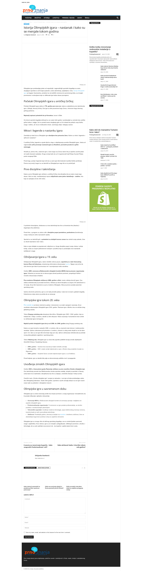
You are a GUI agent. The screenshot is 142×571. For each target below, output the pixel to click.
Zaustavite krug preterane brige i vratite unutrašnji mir (109, 86)
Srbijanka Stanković (30, 35)
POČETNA (28, 18)
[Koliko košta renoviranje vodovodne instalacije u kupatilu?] (103, 35)
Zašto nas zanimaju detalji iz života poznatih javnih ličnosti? (54, 487)
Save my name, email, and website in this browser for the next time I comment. (48, 532)
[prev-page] (82, 468)
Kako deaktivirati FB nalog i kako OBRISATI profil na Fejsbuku (109, 174)
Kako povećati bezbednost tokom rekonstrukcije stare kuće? (109, 77)
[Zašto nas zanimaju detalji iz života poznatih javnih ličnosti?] (54, 478)
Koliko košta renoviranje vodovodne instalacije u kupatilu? (100, 49)
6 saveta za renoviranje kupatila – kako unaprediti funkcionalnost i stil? (38, 446)
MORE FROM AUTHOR (43, 467)
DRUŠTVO (37, 18)
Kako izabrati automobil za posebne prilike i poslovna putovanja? (32, 488)
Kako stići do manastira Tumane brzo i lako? (103, 131)
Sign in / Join (25, 2)
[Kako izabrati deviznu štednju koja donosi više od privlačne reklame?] (94, 68)
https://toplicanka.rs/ (39, 458)
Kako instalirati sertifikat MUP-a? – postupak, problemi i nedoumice (109, 146)
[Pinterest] (35, 40)
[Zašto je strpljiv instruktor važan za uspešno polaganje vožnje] (76, 478)
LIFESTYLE (56, 18)
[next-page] (85, 468)
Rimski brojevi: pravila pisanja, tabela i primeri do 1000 (109, 156)
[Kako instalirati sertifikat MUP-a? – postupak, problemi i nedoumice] (94, 147)
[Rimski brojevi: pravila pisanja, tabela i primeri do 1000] (94, 157)
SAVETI (79, 18)
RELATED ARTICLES (30, 467)
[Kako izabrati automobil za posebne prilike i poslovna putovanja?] (33, 478)
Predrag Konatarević (94, 54)
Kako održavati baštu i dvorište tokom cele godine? (71, 446)
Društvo (30, 22)
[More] (44, 40)
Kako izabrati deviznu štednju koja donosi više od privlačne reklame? (109, 67)
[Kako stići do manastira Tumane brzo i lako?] (103, 118)
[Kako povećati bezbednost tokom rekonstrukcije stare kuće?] (94, 78)
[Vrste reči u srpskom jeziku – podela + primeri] (94, 166)
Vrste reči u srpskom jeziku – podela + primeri (109, 164)
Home (25, 22)
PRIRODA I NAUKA (68, 18)
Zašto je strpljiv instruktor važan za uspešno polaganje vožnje (74, 488)
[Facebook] (26, 40)
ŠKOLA (87, 18)
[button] (117, 18)
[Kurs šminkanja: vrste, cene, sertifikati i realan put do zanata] (94, 97)
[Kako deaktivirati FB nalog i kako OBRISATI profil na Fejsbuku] (94, 175)
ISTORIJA (47, 18)
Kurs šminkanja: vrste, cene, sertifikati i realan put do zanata (109, 96)
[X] (30, 40)
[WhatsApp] (39, 40)
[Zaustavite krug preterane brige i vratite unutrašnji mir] (94, 87)
